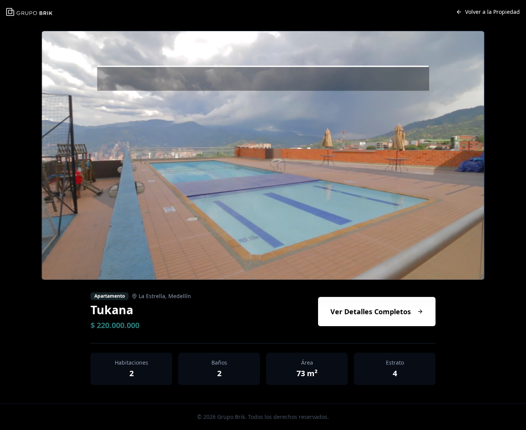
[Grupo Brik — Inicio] (29, 12)
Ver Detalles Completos (370, 311)
